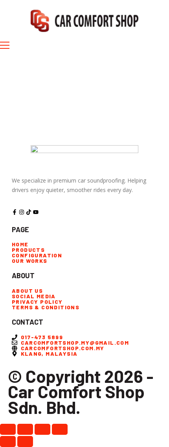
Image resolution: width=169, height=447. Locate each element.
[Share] (42, 429)
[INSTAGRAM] (21, 212)
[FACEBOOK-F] (14, 212)
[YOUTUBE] (36, 212)
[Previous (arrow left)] (8, 441)
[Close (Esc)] (60, 429)
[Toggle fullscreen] (25, 429)
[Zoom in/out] (8, 429)
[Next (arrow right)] (25, 441)
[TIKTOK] (28, 212)
